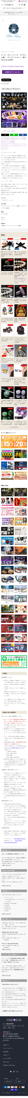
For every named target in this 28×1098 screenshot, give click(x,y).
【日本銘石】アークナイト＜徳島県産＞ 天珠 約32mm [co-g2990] (20, 301)
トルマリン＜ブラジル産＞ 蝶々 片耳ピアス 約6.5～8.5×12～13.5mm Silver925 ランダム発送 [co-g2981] (20, 381)
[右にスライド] (17, 48)
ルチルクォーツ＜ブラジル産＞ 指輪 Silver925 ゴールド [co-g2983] (20, 360)
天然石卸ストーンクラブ (11, 1092)
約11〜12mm (6, 80)
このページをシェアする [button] (9, 131)
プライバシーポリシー (21, 1092)
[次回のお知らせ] (25, 13)
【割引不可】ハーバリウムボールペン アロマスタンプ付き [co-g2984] (7, 360)
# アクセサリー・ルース (8, 145)
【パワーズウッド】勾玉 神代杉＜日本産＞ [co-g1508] (7, 273)
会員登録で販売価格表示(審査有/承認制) (12, 66)
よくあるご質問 (7, 1058)
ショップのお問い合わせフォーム (15, 747)
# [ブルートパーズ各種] (8, 141)
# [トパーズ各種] (21, 138)
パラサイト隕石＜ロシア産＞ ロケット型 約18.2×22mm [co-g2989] (7, 320)
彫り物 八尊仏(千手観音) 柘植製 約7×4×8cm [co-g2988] (20, 320)
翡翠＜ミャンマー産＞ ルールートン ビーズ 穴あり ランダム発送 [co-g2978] (7, 423)
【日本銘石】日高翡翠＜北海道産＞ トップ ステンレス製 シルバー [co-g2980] (7, 402)
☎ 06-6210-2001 (23, 0)
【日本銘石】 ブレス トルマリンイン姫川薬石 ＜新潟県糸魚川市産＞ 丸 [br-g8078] (20, 277)
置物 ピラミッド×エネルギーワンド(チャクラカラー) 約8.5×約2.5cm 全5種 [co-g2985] (7, 254)
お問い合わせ (6, 1061)
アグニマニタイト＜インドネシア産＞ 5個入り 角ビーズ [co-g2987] (7, 339)
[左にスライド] (10, 48)
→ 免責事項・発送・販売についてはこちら (12, 1010)
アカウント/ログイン (8, 1048)
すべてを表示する (14, 427)
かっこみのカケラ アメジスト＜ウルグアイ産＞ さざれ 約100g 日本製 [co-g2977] (20, 423)
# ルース (4, 148)
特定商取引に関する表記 (9, 1065)
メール (24, 745)
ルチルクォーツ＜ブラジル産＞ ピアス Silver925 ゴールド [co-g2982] (7, 380)
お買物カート (6, 1045)
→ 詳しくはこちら (6, 865)
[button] (2, 4)
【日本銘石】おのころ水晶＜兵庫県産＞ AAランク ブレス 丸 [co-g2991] (7, 301)
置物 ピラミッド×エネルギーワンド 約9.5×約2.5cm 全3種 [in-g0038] (20, 253)
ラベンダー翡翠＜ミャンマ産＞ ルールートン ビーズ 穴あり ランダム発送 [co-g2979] (20, 403)
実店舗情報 (5, 1051)
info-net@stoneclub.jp (20, 838)
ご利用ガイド (6, 1055)
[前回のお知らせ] (2, 13)
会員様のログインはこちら (12, 72)
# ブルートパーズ (21, 145)
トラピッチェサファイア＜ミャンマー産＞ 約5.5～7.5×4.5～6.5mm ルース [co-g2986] (20, 340)
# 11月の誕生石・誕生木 (8, 138)
